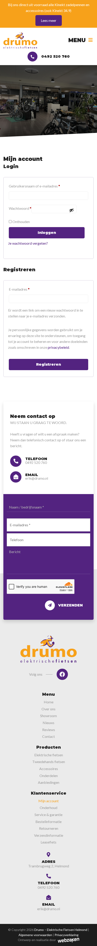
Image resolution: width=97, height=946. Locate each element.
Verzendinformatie (48, 835)
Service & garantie (48, 814)
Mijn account (48, 801)
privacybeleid (58, 347)
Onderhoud (48, 807)
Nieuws (48, 722)
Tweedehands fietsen (48, 761)
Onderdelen (48, 775)
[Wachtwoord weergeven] (71, 210)
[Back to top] (89, 938)
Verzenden (70, 605)
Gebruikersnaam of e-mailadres (34, 186)
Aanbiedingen (48, 782)
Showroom (48, 715)
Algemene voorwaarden (35, 935)
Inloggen (47, 232)
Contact (48, 736)
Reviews (48, 729)
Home (48, 702)
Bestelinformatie (48, 821)
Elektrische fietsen (48, 755)
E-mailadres (19, 289)
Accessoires (48, 768)
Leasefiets (48, 842)
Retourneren (48, 828)
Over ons (48, 709)
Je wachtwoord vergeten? (28, 243)
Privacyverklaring (67, 935)
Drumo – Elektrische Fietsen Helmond (60, 930)
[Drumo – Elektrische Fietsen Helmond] (20, 40)
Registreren (48, 364)
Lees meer (48, 20)
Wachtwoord (20, 208)
